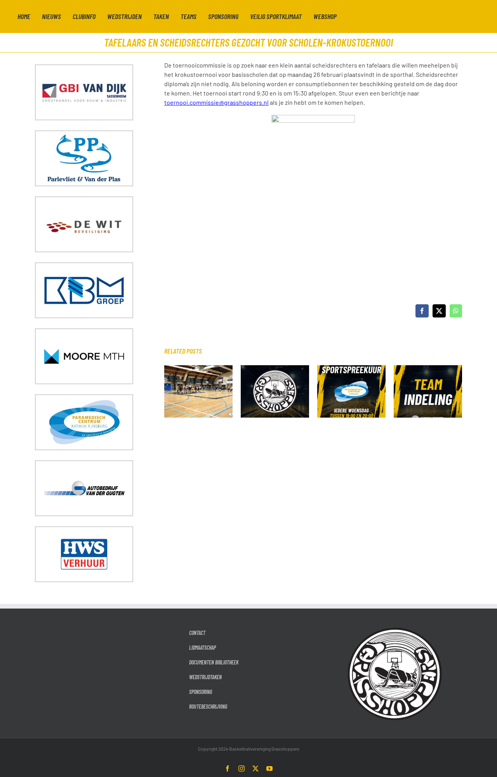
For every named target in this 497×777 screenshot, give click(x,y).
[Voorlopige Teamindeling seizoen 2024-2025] (428, 369)
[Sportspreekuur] (351, 369)
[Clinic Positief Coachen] (198, 369)
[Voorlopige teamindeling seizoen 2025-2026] (275, 369)
